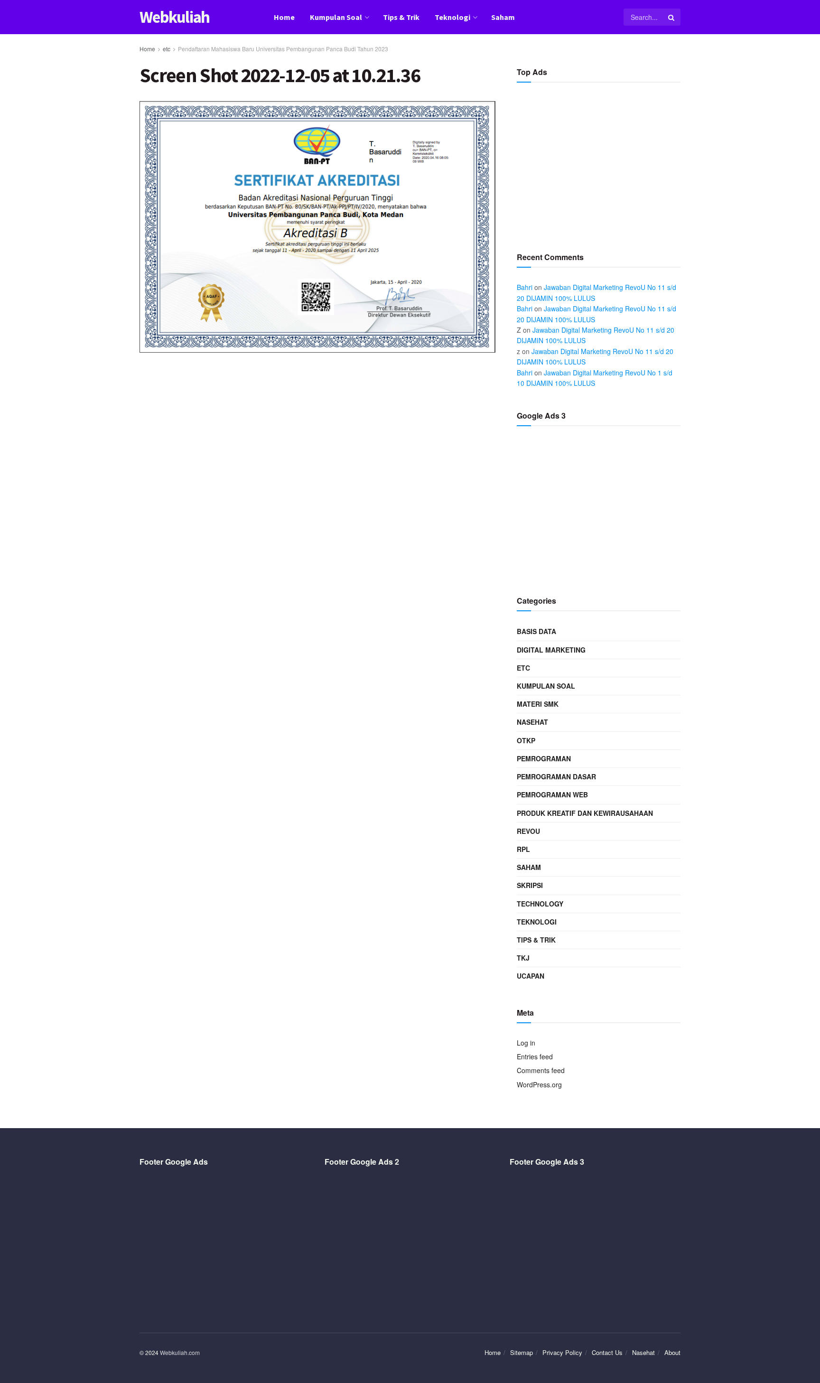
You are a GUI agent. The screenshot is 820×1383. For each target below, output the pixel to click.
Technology (540, 903)
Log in (526, 1042)
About (672, 1352)
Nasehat (532, 722)
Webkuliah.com (180, 1352)
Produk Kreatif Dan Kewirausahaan (585, 813)
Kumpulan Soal (336, 17)
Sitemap (521, 1352)
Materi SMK (538, 704)
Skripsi (530, 885)
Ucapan (530, 976)
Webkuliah (175, 17)
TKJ (523, 957)
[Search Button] (671, 17)
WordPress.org (539, 1084)
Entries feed (535, 1056)
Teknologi (452, 17)
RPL (523, 849)
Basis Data (536, 631)
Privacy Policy (562, 1352)
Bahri (524, 287)
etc (166, 49)
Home (284, 17)
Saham (503, 17)
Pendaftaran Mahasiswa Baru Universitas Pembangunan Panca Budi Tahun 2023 (283, 49)
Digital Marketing (551, 649)
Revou (528, 831)
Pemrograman (544, 758)
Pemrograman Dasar (556, 776)
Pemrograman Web (552, 794)
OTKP (526, 740)
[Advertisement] (598, 163)
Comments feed (541, 1070)
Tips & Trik (401, 17)
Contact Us (607, 1352)
